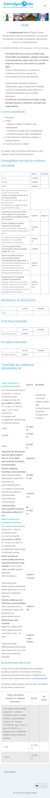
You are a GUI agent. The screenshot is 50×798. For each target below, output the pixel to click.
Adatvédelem (10, 772)
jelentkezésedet (39, 678)
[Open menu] (45, 6)
